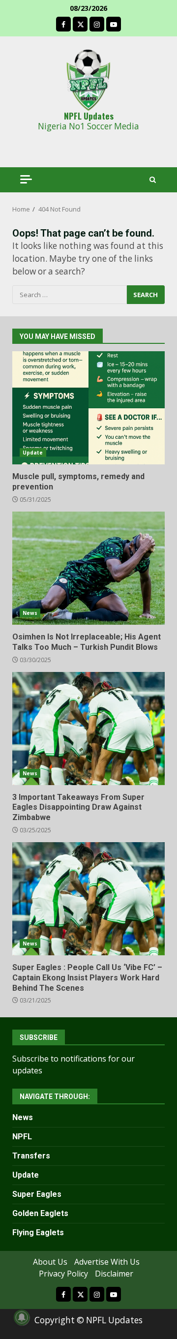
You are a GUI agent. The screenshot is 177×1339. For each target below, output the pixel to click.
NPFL (22, 1136)
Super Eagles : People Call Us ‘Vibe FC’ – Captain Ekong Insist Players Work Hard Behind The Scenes (88, 898)
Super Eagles (36, 1194)
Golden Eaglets (40, 1213)
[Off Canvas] (26, 179)
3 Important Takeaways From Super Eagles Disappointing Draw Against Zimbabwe (88, 728)
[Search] (152, 179)
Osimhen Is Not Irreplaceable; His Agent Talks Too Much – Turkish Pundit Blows (88, 568)
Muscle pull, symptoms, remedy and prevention (88, 407)
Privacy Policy (63, 1273)
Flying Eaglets (38, 1232)
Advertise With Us (107, 1261)
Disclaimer (114, 1273)
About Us (50, 1261)
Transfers (31, 1155)
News (30, 612)
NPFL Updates (89, 115)
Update (33, 452)
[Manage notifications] (22, 1317)
